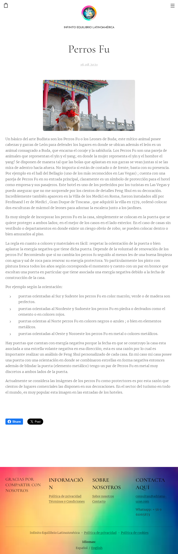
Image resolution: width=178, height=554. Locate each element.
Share (16, 421)
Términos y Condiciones (67, 501)
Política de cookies (134, 533)
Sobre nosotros (103, 496)
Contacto (98, 501)
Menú (172, 5)
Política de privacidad (65, 496)
